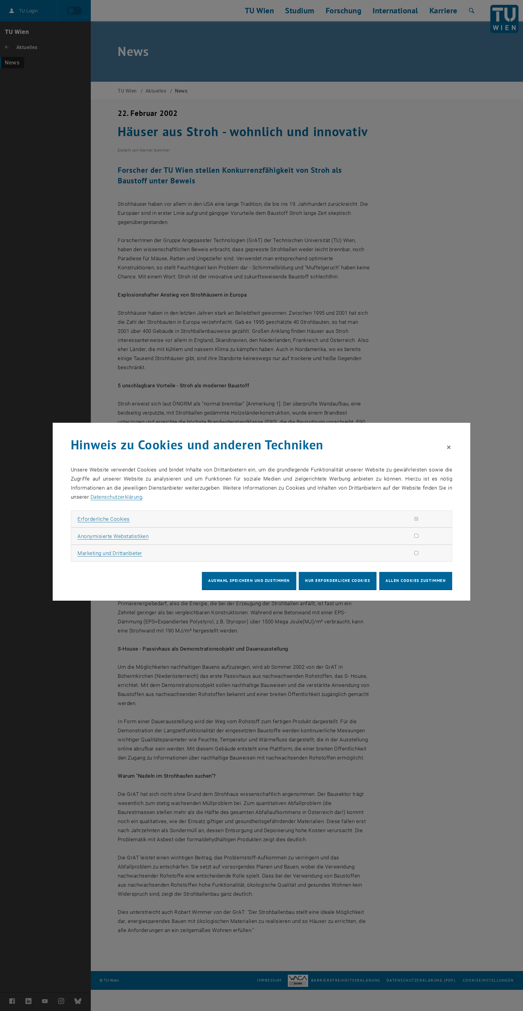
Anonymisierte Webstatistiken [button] (113, 536)
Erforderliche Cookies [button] (103, 519)
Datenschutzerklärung (116, 497)
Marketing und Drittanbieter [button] (109, 553)
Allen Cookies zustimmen (416, 580)
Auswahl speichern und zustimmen (249, 580)
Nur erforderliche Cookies (337, 580)
